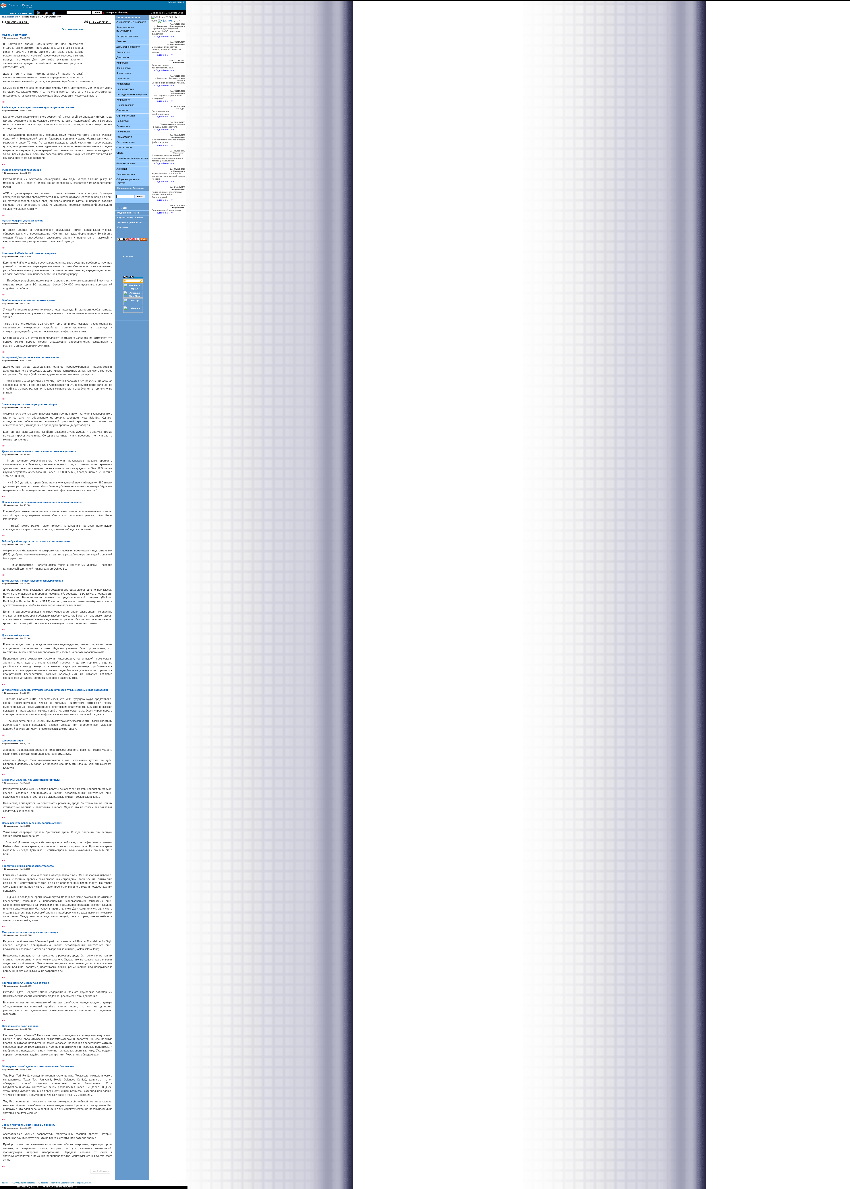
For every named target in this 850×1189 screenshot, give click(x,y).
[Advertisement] (97, 52)
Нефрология (123, 99)
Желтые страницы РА (129, 222)
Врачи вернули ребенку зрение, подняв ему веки (32, 823)
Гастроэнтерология (127, 36)
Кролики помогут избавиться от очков (25, 982)
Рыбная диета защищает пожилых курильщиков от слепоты (38, 107)
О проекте (43, 1183)
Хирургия (121, 168)
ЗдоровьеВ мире (12, 740)
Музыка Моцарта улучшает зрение (22, 220)
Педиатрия (122, 121)
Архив (129, 256)
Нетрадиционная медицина (131, 94)
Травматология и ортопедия (132, 158)
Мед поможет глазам (14, 34)
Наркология (122, 78)
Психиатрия (123, 131)
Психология (123, 126)
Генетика (121, 41)
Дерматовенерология (128, 46)
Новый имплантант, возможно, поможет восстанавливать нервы (41, 502)
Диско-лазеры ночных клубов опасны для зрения (32, 580)
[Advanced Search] (45, 14)
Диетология (122, 57)
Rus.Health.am (10, 17)
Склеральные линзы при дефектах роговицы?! (31, 779)
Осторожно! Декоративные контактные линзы (30, 357)
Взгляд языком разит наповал (20, 1026)
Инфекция (122, 62)
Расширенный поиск (115, 12)
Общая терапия (125, 105)
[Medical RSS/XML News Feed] (53, 14)
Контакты (122, 227)
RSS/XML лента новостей (23, 1183)
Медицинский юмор (128, 212)
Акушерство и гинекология (131, 22)
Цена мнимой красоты (15, 635)
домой (5, 1183)
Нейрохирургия (125, 89)
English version (175, 2)
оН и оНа (122, 208)
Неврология (123, 83)
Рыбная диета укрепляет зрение (21, 170)
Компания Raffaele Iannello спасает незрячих (29, 253)
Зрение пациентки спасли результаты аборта (29, 404)
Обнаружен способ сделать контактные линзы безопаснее (38, 1066)
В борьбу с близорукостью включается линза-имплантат (36, 541)
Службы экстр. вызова (130, 217)
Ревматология (124, 137)
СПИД (119, 152)
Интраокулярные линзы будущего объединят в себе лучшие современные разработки (55, 690)
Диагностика (123, 52)
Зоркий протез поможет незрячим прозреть (28, 1124)
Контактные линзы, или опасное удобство (28, 866)
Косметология (124, 73)
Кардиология (123, 68)
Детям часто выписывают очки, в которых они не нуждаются (39, 451)
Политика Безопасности (62, 1183)
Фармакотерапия (125, 163)
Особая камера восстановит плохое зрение (28, 300)
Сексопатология (125, 142)
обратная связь (84, 1183)
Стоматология (124, 147)
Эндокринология (125, 174)
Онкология (122, 110)
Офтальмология (125, 115)
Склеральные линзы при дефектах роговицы (30, 932)
